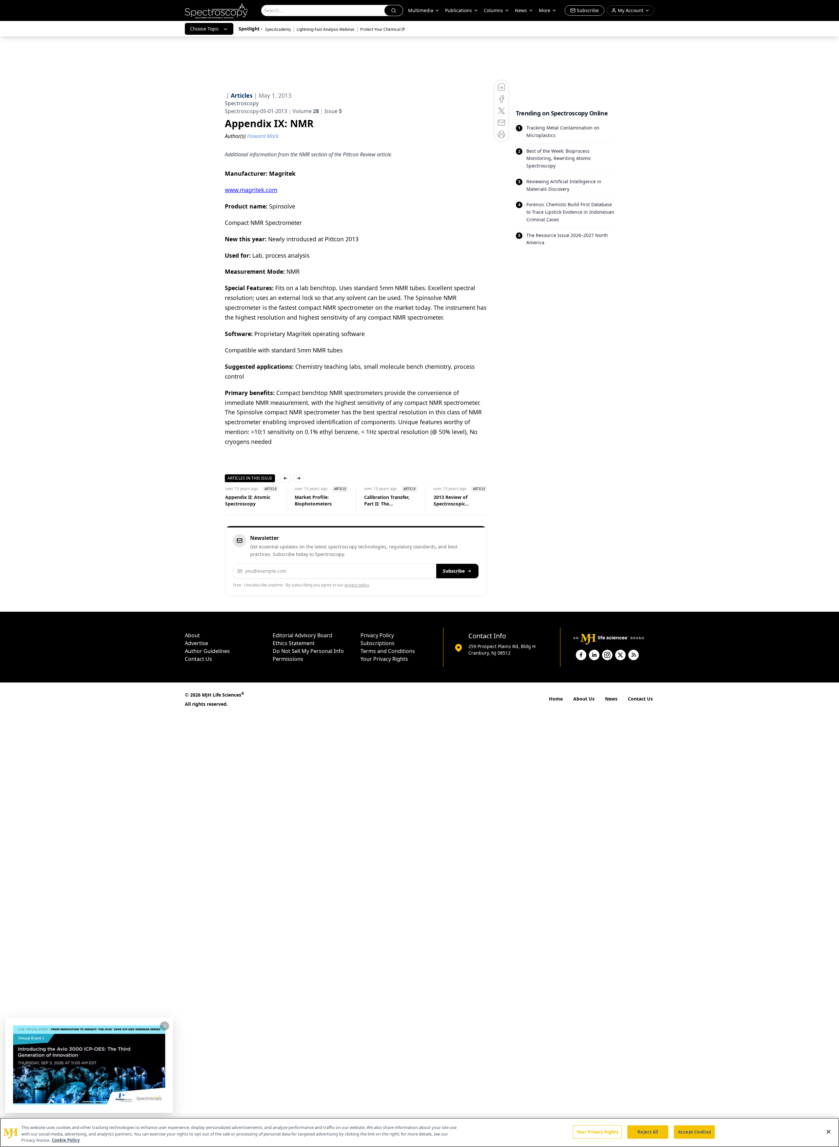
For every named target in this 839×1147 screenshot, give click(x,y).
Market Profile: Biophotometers (312, 500)
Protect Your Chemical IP (382, 29)
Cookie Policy (66, 1140)
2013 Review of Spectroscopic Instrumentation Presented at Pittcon (456, 500)
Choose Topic (204, 29)
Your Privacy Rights (384, 658)
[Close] (828, 1131)
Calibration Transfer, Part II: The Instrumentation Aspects (386, 500)
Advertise (196, 643)
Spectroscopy (242, 103)
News (611, 699)
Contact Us (198, 658)
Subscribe (454, 571)
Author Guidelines (207, 651)
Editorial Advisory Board (302, 635)
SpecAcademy (278, 29)
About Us (584, 699)
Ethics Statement (294, 643)
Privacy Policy (377, 635)
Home (556, 699)
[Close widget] (164, 1026)
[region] (419, 1132)
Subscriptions (378, 643)
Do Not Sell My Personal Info (308, 651)
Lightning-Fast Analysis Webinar (326, 29)
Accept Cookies (694, 1132)
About (192, 635)
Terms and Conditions (388, 651)
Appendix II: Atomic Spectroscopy (247, 500)
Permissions (288, 658)
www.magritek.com (251, 190)
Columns (493, 10)
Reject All (647, 1132)
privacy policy (356, 585)
